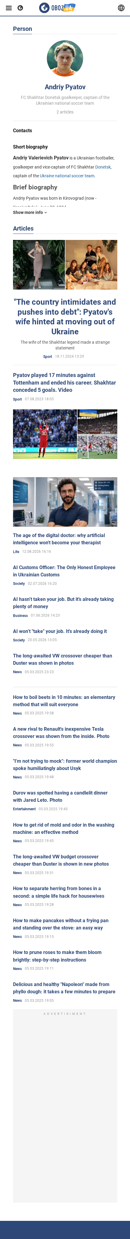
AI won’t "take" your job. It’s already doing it (60, 631)
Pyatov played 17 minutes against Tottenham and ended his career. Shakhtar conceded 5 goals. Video (64, 382)
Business (20, 616)
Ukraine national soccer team (67, 175)
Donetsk (103, 167)
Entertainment (24, 809)
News (17, 672)
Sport (47, 357)
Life (16, 552)
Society (19, 584)
